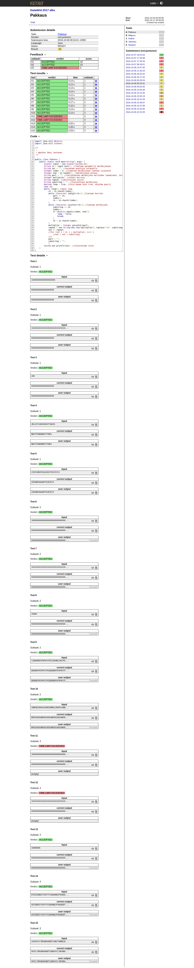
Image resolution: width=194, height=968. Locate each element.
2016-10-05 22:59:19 (144, 96)
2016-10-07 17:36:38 (144, 58)
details (96, 80)
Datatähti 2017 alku (42, 10)
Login (153, 3)
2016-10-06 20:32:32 (144, 74)
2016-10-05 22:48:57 (144, 102)
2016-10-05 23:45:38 (144, 90)
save (96, 280)
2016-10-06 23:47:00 (144, 67)
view (92, 280)
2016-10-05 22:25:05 (144, 109)
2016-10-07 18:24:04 (144, 55)
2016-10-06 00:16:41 (144, 83)
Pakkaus (62, 34)
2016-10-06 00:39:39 (144, 80)
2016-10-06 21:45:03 (144, 71)
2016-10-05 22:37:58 (144, 106)
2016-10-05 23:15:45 (144, 93)
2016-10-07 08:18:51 (144, 64)
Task (32, 22)
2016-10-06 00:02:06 (144, 87)
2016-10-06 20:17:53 (144, 77)
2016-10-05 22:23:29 (135, 112)
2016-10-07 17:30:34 (144, 61)
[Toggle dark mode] (161, 3)
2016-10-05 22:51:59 (144, 99)
